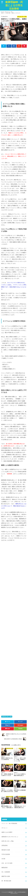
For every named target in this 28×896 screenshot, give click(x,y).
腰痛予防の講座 (6, 876)
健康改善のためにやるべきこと (10, 836)
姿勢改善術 (5, 845)
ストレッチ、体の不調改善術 (9, 823)
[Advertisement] (14, 604)
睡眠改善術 (5, 867)
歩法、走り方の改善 (7, 863)
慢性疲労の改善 (6, 850)
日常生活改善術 (6, 854)
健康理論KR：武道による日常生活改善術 (14, 5)
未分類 (3, 858)
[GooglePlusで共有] (19, 45)
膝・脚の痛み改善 (6, 880)
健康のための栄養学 (7, 832)
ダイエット (5, 828)
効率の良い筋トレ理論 (7, 716)
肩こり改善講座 (6, 872)
